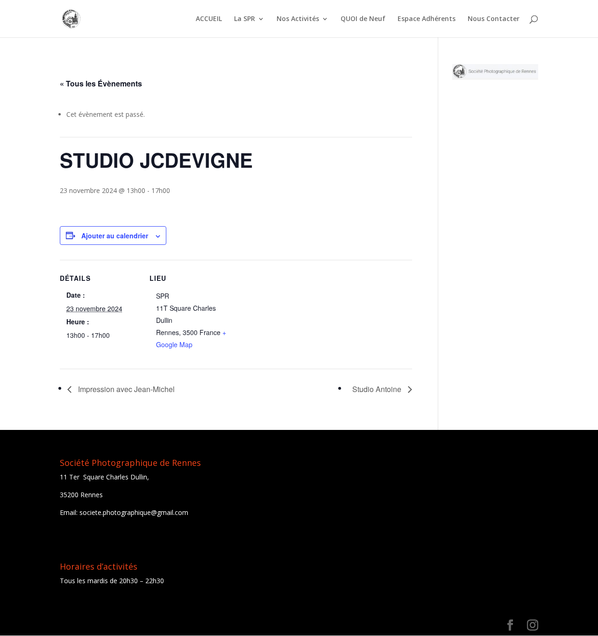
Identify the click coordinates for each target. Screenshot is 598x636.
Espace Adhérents (427, 19)
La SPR (244, 19)
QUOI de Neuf (363, 19)
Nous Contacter (494, 19)
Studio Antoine (377, 389)
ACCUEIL (209, 19)
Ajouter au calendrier (114, 235)
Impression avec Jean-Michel (125, 389)
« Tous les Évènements (101, 83)
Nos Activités (298, 19)
